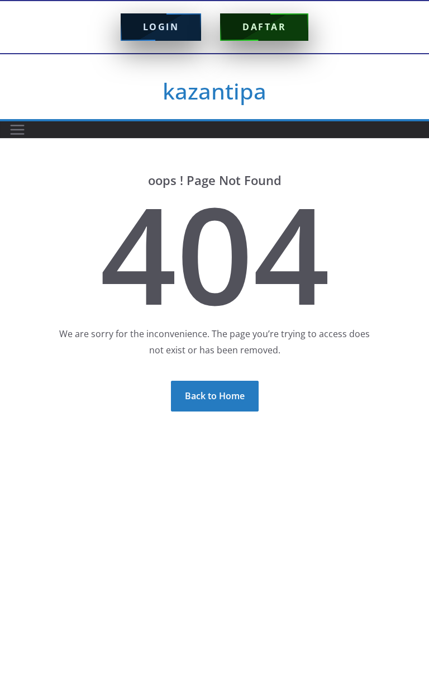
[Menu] (17, 129)
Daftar (264, 27)
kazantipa (214, 90)
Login (161, 27)
